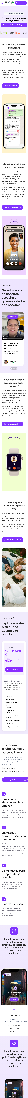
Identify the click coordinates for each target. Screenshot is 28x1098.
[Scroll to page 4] (17, 368)
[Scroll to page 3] (15, 368)
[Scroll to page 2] (13, 368)
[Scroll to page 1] (11, 368)
